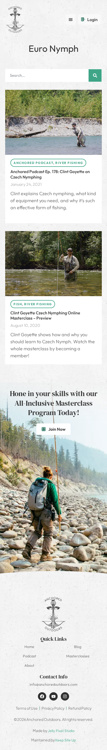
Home (29, 646)
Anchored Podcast (33, 163)
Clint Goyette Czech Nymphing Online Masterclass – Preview (45, 315)
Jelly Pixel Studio (61, 730)
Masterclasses (77, 656)
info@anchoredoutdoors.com (53, 684)
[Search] (95, 75)
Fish (18, 304)
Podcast (29, 656)
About (29, 665)
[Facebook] (42, 696)
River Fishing (69, 163)
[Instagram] (65, 696)
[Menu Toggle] (70, 19)
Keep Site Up (65, 740)
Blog (77, 646)
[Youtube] (53, 696)
